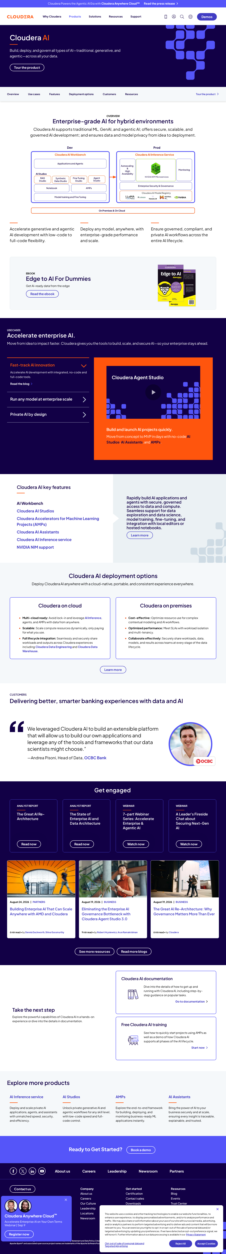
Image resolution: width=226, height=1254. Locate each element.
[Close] (217, 1209)
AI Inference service (26, 1096)
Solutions (95, 16)
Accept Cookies (206, 1243)
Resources (116, 16)
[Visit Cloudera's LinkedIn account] (32, 1171)
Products (75, 16)
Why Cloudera (52, 16)
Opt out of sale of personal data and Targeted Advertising (124, 1245)
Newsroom (148, 1171)
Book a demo (141, 1150)
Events (175, 1198)
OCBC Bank (95, 757)
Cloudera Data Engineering (53, 647)
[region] (161, 1228)
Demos (206, 17)
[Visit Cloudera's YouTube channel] (42, 1171)
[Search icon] (182, 17)
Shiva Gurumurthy (54, 932)
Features (54, 94)
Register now (19, 1234)
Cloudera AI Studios (35, 510)
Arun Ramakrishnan (128, 932)
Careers (89, 1171)
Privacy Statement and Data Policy (80, 1241)
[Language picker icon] (190, 17)
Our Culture (88, 1203)
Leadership (117, 1171)
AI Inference (93, 618)
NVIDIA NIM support (35, 547)
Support (135, 16)
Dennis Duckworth (34, 932)
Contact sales (135, 1198)
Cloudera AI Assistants (38, 531)
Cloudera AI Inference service (44, 539)
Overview (13, 94)
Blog (174, 1193)
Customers (109, 94)
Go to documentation (190, 1001)
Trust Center (179, 1203)
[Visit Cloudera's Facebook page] (13, 1171)
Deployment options (81, 94)
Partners (177, 1171)
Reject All (181, 1243)
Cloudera (174, 932)
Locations (87, 1213)
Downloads (133, 1203)
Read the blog (19, 384)
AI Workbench (30, 503)
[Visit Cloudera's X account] (22, 1171)
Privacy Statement (196, 1234)
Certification (134, 1193)
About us (62, 1171)
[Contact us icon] (166, 17)
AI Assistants (179, 1096)
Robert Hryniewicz (107, 932)
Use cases (34, 94)
